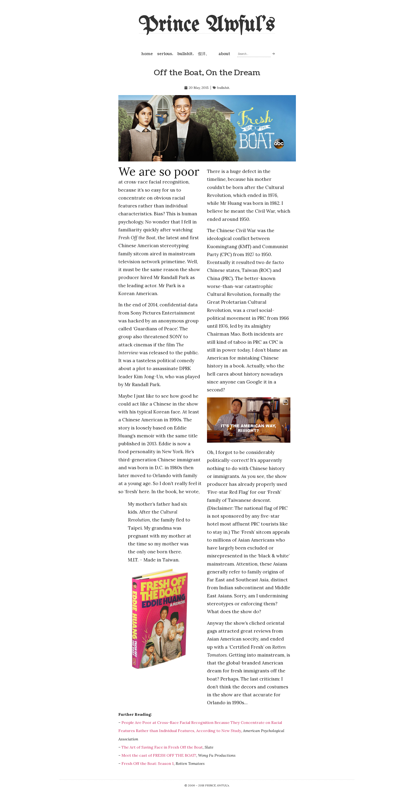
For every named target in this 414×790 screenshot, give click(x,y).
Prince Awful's (207, 25)
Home (147, 54)
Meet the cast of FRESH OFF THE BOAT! (158, 755)
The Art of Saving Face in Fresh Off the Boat (162, 747)
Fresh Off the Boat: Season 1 (147, 763)
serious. (165, 54)
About (224, 54)
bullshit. (185, 54)
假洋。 (203, 54)
